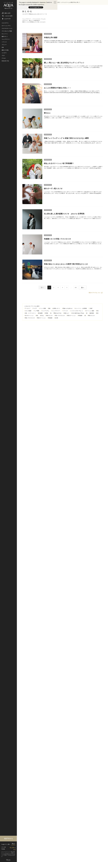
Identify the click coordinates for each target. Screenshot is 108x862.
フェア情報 (36, 310)
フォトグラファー (55, 310)
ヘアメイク (65, 310)
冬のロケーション (29, 315)
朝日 (97, 313)
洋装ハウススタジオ (60, 315)
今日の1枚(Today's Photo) (77, 313)
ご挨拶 (90, 308)
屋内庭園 (40, 313)
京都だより (66, 313)
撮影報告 (92, 313)
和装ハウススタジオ (30, 318)
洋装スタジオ (49, 315)
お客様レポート (56, 308)
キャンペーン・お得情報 (81, 308)
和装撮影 (50, 318)
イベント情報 (42, 308)
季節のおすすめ (57, 313)
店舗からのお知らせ (67, 308)
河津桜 (46, 313)
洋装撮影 (80, 315)
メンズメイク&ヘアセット (76, 310)
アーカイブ (27, 308)
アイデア (35, 308)
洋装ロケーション (71, 315)
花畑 (49, 308)
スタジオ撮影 (28, 310)
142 (76, 287)
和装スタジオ (91, 315)
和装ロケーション (41, 318)
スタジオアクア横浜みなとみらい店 (30, 14)
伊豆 (97, 310)
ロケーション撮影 (89, 310)
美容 (37, 315)
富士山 (42, 315)
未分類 (56, 318)
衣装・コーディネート (30, 313)
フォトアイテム (45, 310)
